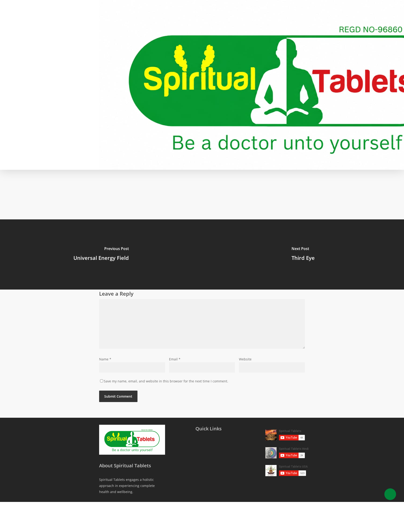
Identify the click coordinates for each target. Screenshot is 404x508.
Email (174, 359)
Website (245, 359)
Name (105, 359)
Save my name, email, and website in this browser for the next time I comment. (166, 381)
